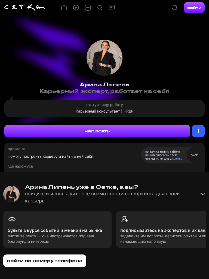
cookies (177, 158)
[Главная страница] (24, 7)
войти (194, 7)
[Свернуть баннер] (202, 194)
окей (194, 155)
